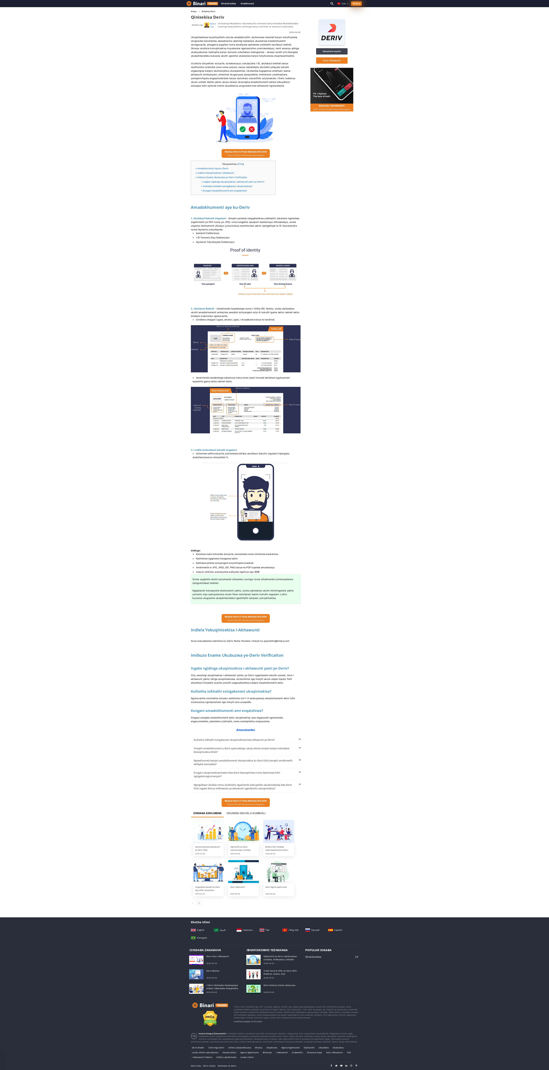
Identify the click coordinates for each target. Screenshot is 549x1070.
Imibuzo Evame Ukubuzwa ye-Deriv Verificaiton (222, 177)
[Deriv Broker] (210, 1008)
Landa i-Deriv (247, 1057)
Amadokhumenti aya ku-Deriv (212, 168)
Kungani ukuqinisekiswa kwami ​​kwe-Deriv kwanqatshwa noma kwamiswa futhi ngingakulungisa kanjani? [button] (237, 774)
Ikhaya (194, 11)
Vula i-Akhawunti (332, 60)
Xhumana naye (314, 1052)
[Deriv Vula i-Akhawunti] (196, 959)
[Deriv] (332, 44)
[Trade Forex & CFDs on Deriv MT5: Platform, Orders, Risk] (253, 974)
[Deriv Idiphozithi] (243, 871)
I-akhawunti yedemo (202, 1057)
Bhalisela (267, 1052)
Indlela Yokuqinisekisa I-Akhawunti (215, 173)
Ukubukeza (338, 1047)
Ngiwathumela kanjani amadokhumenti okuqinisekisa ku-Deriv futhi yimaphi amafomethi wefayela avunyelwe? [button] (243, 762)
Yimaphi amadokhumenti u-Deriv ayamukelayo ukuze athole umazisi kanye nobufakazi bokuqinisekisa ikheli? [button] (241, 750)
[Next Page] (199, 903)
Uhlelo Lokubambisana (239, 1047)
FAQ (349, 1052)
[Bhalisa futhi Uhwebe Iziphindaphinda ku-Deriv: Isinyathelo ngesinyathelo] (278, 831)
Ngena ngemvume (290, 1047)
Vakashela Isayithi (332, 51)
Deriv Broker (198, 1047)
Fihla (240, 164)
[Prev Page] (193, 903)
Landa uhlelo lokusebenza (205, 1052)
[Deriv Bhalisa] (196, 974)
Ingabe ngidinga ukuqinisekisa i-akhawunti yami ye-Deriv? (233, 181)
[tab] (246, 740)
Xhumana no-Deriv (227, 1065)
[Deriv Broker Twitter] (334, 1066)
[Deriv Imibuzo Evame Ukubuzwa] (253, 988)
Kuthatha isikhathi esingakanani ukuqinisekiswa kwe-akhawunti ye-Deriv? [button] (234, 739)
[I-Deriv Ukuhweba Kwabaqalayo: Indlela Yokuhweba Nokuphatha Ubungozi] (196, 988)
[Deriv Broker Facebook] (329, 1066)
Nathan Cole (213, 25)
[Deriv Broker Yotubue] (339, 1066)
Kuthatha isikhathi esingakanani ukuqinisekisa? (227, 186)
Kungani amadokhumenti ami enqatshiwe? (225, 190)
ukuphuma (271, 1047)
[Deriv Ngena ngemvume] (278, 871)
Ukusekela (324, 1047)
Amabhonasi (247, 3)
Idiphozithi (309, 1047)
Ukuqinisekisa (229, 1052)
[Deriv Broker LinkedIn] (344, 1066)
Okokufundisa (228, 3)
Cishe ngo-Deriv (216, 1047)
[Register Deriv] (331, 85)
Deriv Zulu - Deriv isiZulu (203, 1065)
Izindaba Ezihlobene (207, 813)
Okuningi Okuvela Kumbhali (246, 813)
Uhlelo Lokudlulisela (226, 1057)
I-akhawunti (282, 1052)
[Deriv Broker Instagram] (349, 1066)
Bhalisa (356, 3)
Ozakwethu (297, 1052)
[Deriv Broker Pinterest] (354, 1066)
